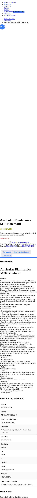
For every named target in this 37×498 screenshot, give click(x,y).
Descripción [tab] (7, 252)
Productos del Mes (10, 2)
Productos (7, 4)
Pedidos (6, 10)
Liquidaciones (8, 12)
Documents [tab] (7, 256)
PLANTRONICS (28, 246)
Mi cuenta (7, 6)
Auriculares (31, 244)
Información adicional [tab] (21, 252)
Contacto (7, 13)
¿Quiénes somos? (9, 15)
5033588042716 (11, 246)
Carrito (6, 8)
